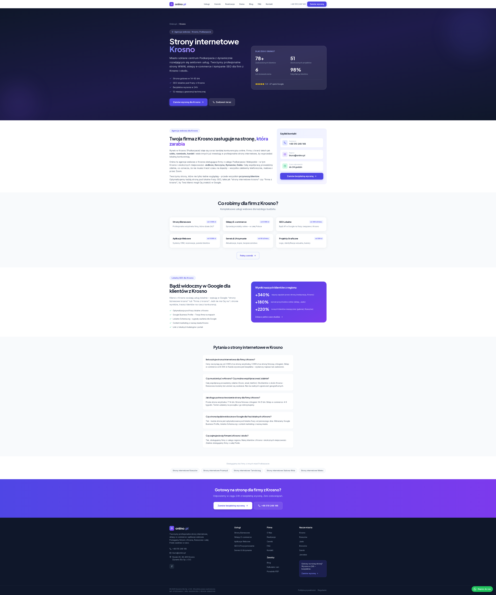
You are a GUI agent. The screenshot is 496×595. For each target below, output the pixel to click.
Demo (242, 4)
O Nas (269, 533)
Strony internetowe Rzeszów (185, 470)
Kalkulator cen (273, 567)
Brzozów (303, 546)
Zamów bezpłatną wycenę (300, 176)
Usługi (207, 4)
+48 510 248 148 (298, 4)
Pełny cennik (246, 255)
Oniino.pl (173, 24)
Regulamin (322, 590)
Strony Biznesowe (242, 533)
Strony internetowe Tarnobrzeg (247, 470)
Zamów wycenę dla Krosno (186, 102)
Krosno (302, 533)
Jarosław (303, 555)
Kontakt (269, 4)
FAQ (259, 4)
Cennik (217, 4)
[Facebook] (171, 566)
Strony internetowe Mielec (312, 470)
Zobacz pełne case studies (267, 317)
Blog (251, 4)
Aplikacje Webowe (242, 541)
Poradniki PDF (273, 571)
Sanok (302, 550)
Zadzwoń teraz (223, 102)
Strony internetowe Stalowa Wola (281, 470)
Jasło (301, 541)
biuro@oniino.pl (179, 553)
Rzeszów (303, 537)
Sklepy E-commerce (243, 537)
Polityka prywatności (307, 590)
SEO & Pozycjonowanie (244, 546)
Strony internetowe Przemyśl (215, 470)
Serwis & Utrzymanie (243, 550)
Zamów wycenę (317, 4)
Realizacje (230, 4)
